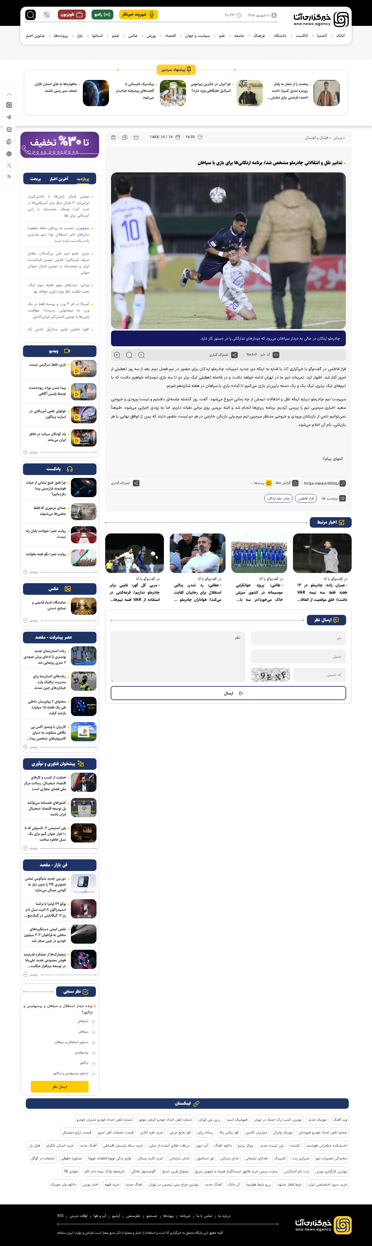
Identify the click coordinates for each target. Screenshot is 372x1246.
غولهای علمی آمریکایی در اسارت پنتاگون (47, 414)
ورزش (337, 137)
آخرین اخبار (59, 179)
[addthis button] (234, 355)
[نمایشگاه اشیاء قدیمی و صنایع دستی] (83, 606)
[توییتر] (9, 165)
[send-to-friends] (136, 137)
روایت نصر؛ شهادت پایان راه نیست (46, 534)
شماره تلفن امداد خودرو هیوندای (323, 1132)
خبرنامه (185, 1216)
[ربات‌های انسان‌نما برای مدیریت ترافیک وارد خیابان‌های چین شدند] (83, 681)
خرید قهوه (112, 1184)
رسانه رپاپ (205, 1132)
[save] (125, 137)
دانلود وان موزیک (63, 1184)
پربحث (35, 179)
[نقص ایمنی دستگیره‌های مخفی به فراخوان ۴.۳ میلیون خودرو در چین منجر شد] (83, 934)
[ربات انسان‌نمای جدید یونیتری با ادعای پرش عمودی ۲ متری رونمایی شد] (83, 655)
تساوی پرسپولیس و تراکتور (70, 1073)
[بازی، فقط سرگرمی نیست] (83, 368)
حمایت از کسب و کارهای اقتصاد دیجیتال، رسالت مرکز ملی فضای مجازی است (45, 783)
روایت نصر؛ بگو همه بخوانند (46, 554)
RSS (60, 1216)
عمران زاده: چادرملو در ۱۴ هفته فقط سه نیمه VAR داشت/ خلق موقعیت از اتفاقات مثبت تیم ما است (322, 593)
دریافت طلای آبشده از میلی (169, 1145)
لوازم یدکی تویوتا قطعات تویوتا (109, 1158)
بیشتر (33, 452)
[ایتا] (9, 141)
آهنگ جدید (88, 1145)
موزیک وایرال (283, 1132)
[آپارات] (9, 129)
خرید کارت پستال (150, 1158)
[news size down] (141, 354)
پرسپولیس (81, 1052)
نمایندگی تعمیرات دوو (331, 1158)
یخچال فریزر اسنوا (175, 1171)
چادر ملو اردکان (278, 498)
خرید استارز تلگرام (60, 1145)
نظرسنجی (133, 1216)
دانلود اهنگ (223, 1145)
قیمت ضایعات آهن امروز (115, 1132)
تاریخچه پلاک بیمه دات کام (105, 1171)
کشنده (295, 1145)
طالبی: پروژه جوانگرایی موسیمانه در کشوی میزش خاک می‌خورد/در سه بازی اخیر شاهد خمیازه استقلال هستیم (259, 593)
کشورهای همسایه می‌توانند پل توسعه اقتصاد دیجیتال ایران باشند (46, 808)
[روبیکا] (9, 153)
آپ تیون (202, 1145)
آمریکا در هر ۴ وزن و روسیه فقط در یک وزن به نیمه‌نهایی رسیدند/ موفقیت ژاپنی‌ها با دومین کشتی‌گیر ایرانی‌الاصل (58, 310)
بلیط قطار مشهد (290, 1184)
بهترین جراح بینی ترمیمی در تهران (173, 1184)
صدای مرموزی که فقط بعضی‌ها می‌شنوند (50, 511)
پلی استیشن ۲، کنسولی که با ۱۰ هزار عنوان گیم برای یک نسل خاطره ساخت (45, 833)
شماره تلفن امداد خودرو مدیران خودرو (104, 1119)
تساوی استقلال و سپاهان (71, 1042)
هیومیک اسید (237, 1119)
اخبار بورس (90, 1184)
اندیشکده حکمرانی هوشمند (326, 1145)
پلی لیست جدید (272, 1145)
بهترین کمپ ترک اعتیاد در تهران (278, 1119)
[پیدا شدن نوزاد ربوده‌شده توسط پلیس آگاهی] (83, 391)
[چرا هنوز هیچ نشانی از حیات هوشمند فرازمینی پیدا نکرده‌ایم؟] (83, 487)
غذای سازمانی (179, 1158)
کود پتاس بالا (229, 1132)
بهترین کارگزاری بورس (331, 1171)
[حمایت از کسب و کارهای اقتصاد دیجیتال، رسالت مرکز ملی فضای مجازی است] (83, 782)
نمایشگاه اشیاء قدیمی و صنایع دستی (49, 605)
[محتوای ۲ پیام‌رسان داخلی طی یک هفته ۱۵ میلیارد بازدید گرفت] (83, 706)
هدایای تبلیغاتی (256, 1158)
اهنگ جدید (134, 1184)
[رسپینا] (59, 144)
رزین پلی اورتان (209, 1119)
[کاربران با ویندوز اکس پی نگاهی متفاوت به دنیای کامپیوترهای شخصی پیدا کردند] (83, 731)
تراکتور (84, 1062)
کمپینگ (280, 1158)
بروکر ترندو (245, 1145)
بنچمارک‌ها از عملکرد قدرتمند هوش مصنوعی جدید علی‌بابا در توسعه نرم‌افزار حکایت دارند (45, 960)
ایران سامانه (65, 1233)
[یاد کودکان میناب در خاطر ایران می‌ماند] (83, 438)
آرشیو (116, 1216)
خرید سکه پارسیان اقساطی (123, 1145)
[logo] (321, 19)
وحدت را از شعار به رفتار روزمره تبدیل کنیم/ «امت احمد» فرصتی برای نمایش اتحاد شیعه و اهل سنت (289, 91)
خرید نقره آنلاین (151, 1132)
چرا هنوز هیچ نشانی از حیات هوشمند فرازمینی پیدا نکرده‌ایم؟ (46, 488)
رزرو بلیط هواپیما (258, 1184)
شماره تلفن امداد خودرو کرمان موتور (165, 1119)
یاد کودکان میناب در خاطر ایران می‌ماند (47, 437)
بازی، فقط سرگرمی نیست (47, 364)
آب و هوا (100, 1216)
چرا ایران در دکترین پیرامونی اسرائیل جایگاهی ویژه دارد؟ (211, 87)
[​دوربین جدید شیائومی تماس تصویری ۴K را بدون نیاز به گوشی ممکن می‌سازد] (83, 883)
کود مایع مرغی (180, 1132)
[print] (113, 137)
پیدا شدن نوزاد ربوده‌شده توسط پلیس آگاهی (47, 391)
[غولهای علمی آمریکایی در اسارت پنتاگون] (83, 415)
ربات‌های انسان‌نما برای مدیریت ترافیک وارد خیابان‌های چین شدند (49, 682)
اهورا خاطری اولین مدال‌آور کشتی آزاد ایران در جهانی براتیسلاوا (58, 332)
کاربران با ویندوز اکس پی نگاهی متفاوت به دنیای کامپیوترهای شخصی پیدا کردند (48, 732)
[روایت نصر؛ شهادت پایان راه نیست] (83, 534)
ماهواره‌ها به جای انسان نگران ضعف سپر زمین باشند (56, 87)
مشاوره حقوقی (71, 1158)
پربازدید (83, 179)
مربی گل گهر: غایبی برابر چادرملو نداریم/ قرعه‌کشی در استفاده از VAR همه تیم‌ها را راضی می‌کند (135, 593)
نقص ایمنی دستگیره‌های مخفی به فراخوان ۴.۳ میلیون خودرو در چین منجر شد (45, 935)
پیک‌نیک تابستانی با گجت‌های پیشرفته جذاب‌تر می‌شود (135, 90)
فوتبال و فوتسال (316, 137)
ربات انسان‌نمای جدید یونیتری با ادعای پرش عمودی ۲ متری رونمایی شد (45, 656)
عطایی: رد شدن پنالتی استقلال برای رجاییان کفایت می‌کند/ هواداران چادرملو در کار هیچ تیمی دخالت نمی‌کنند (197, 593)
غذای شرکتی (229, 1158)
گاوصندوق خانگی (143, 1171)
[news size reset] (129, 354)
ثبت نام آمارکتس (296, 1171)
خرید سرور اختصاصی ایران (327, 1184)
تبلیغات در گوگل (43, 1158)
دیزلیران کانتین (256, 1132)
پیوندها (168, 1216)
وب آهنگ (340, 1119)
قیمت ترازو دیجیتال (76, 1132)
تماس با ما (204, 1216)
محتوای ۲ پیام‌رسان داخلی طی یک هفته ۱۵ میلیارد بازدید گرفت (47, 707)
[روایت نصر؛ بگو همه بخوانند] (83, 558)
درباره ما (224, 1216)
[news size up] (117, 354)
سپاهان (83, 1031)
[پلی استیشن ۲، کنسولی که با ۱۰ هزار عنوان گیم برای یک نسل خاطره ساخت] (83, 832)
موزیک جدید (317, 1119)
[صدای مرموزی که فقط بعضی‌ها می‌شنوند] (83, 511)
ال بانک (234, 1184)
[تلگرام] (9, 117)
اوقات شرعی (78, 1216)
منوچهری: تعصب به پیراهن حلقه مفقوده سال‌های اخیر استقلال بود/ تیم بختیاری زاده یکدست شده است (58, 234)
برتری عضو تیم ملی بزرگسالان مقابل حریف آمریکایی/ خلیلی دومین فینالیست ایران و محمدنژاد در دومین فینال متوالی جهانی (58, 262)
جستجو (151, 1216)
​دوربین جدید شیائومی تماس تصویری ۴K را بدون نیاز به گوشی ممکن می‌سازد (45, 884)
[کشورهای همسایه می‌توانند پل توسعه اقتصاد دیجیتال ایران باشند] (83, 807)
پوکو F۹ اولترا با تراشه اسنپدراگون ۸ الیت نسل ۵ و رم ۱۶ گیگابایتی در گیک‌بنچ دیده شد (46, 909)
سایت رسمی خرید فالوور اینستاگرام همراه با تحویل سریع (236, 1171)
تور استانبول (205, 1158)
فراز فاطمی (306, 498)
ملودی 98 (71, 1171)
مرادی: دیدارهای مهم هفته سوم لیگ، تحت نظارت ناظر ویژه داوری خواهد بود (58, 288)
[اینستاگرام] (9, 104)
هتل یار (34, 1145)
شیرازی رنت (301, 1158)
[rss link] (9, 176)
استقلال (83, 1021)
